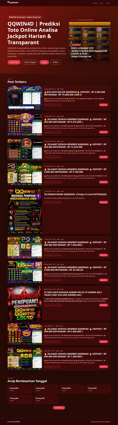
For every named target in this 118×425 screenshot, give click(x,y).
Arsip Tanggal (30, 62)
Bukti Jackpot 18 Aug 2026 (53, 182)
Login (44, 62)
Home (95, 3)
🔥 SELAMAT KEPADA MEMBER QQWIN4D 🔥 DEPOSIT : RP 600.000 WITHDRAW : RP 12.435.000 (75, 145)
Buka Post (104, 105)
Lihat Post (14, 62)
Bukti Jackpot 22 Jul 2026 (52, 367)
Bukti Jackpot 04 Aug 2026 (53, 305)
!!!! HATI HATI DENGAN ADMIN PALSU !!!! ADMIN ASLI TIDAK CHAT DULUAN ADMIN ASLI (73, 293)
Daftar (55, 62)
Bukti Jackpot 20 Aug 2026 (53, 157)
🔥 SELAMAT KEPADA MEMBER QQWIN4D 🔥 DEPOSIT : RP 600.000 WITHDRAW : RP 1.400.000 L (75, 355)
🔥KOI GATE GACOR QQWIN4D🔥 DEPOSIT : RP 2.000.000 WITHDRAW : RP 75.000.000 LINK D (74, 93)
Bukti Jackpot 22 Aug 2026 (53, 132)
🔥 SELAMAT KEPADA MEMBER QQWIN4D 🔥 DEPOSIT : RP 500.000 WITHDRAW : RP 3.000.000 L (75, 330)
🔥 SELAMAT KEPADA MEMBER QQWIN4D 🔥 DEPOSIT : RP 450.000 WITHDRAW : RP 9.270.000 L (75, 120)
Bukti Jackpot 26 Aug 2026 (53, 105)
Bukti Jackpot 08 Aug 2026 (53, 280)
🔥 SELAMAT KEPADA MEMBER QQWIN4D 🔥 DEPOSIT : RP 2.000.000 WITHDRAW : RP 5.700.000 (75, 170)
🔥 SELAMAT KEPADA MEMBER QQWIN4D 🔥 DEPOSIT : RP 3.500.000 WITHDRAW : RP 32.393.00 (75, 268)
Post (101, 3)
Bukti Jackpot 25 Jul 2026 (52, 342)
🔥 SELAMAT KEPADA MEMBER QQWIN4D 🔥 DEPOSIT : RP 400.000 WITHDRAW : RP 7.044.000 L (75, 243)
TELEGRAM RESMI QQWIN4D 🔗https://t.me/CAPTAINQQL (75, 194)
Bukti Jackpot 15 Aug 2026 (53, 202)
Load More (59, 408)
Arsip (108, 3)
